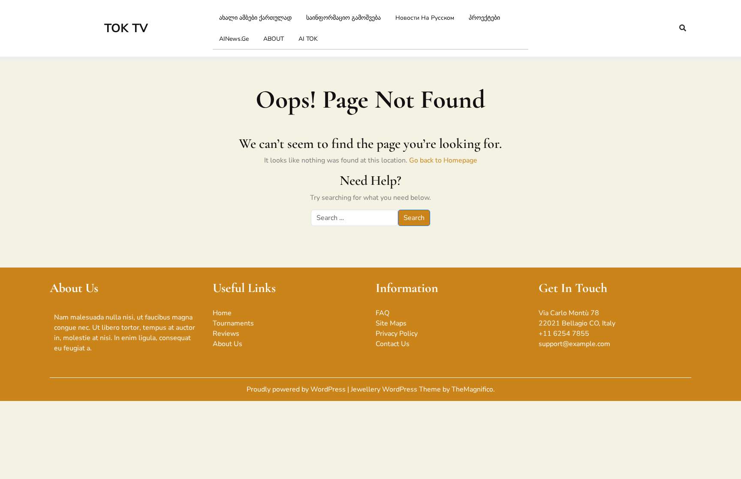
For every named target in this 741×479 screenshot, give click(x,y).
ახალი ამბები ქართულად (255, 18)
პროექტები (484, 18)
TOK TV (126, 28)
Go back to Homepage (443, 160)
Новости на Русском (424, 18)
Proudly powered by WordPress (297, 389)
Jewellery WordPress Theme (397, 389)
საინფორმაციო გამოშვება (343, 18)
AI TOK (308, 39)
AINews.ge (234, 39)
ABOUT (273, 39)
